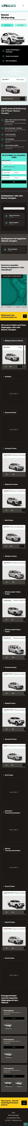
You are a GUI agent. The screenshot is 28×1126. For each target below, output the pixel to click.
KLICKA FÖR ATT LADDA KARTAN (12, 276)
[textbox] (14, 162)
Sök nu (25, 316)
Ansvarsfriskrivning (13, 1118)
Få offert (21, 25)
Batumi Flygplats (12, 249)
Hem (13, 1113)
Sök (14, 182)
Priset (22, 98)
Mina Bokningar (13, 1115)
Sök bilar (7, 25)
